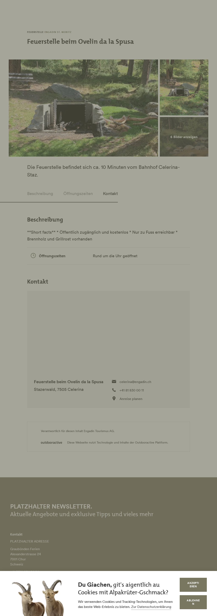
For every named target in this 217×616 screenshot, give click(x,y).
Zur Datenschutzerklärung (151, 607)
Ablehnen (193, 602)
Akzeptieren (193, 584)
